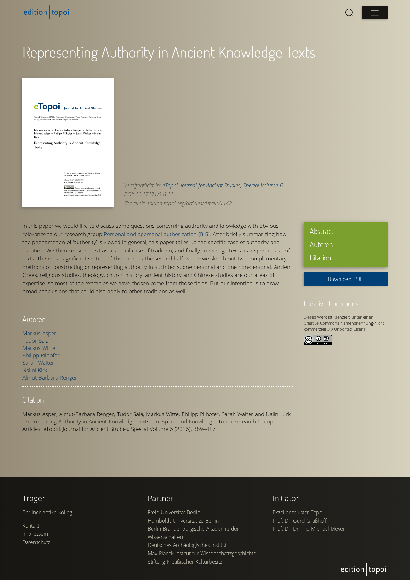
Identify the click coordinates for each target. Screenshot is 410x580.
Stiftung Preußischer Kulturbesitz (185, 561)
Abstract (322, 231)
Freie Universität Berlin (174, 512)
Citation (320, 257)
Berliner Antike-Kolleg (47, 512)
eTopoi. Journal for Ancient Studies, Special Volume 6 (222, 185)
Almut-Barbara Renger (49, 377)
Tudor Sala (35, 340)
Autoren (321, 244)
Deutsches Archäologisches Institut (187, 545)
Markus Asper (39, 333)
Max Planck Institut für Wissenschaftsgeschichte (202, 553)
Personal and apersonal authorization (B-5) (157, 234)
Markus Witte (38, 348)
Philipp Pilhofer (41, 355)
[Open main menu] (375, 12)
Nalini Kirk (34, 370)
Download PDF (345, 279)
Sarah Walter (38, 362)
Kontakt (30, 525)
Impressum (35, 533)
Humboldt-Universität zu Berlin (183, 520)
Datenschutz (36, 542)
